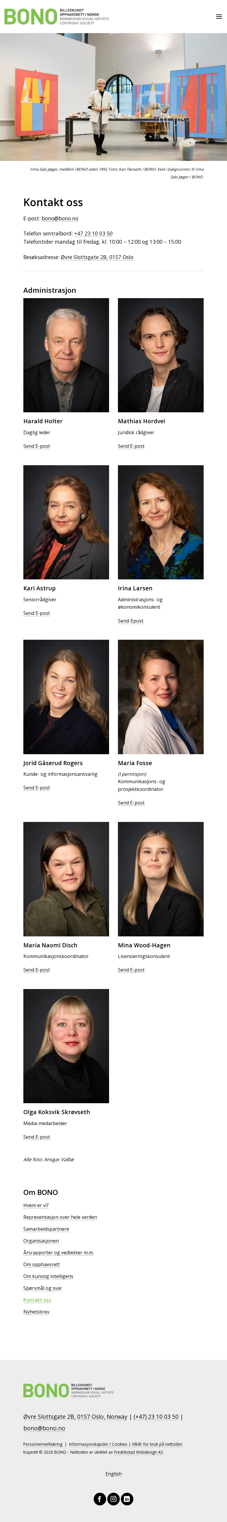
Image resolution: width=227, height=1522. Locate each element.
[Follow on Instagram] (113, 1499)
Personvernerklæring (42, 1444)
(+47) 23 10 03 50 (156, 1417)
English (114, 1474)
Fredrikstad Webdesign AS (138, 1452)
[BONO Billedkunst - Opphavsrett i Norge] (56, 16)
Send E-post (36, 446)
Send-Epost (130, 621)
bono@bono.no (60, 218)
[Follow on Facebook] (100, 1499)
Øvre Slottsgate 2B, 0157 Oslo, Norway (75, 1417)
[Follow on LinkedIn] (127, 1499)
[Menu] (219, 16)
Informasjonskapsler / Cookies (98, 1444)
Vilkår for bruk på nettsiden (157, 1444)
